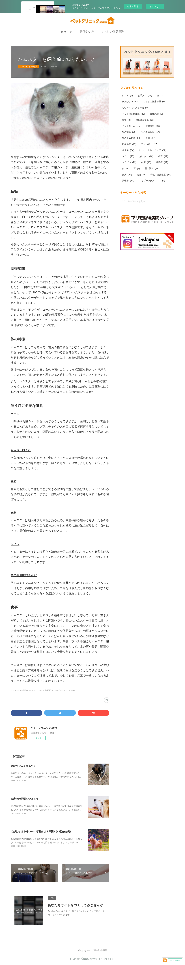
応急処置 (129, 144)
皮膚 (127, 174)
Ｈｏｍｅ (66, 31)
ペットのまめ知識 (28, 66)
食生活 (128, 149)
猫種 (126, 119)
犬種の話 (156, 113)
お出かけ (146, 156)
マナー (128, 156)
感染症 (162, 162)
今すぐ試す (133, 6)
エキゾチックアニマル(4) (64, 690)
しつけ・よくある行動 (135, 107)
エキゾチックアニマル (152, 180)
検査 (163, 156)
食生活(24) (49, 690)
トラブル (129, 162)
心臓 (141, 174)
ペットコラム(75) (36, 690)
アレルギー (149, 144)
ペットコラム (131, 125)
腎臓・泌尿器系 (160, 174)
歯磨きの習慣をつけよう (24, 798)
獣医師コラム (145, 119)
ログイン (154, 6)
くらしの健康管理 (112, 31)
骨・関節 (151, 168)
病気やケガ (86, 31)
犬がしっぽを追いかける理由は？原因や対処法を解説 (41, 831)
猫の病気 (129, 131)
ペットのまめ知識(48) (19, 690)
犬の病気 (153, 125)
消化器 (128, 180)
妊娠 (146, 162)
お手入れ (145, 95)
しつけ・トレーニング (152, 149)
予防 (150, 137)
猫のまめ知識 (131, 137)
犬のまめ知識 (150, 131)
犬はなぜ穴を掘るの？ (23, 766)
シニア (127, 95)
